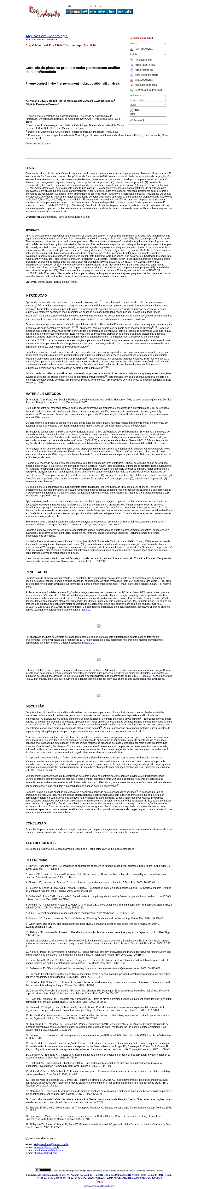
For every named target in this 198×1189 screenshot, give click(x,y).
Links (54, 868)
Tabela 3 (146, 675)
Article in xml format (145, 65)
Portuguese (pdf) (143, 60)
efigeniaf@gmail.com (45, 1153)
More (136, 110)
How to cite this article (146, 75)
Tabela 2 (87, 642)
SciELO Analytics (144, 49)
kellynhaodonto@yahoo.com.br (51, 1144)
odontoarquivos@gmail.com (99, 1186)
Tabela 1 (85, 609)
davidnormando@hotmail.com (50, 1150)
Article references (144, 70)
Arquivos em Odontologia (47, 36)
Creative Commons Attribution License (145, 1170)
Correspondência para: (38, 143)
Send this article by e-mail (148, 90)
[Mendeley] (132, 110)
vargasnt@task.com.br (46, 1147)
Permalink (139, 120)
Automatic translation (146, 85)
